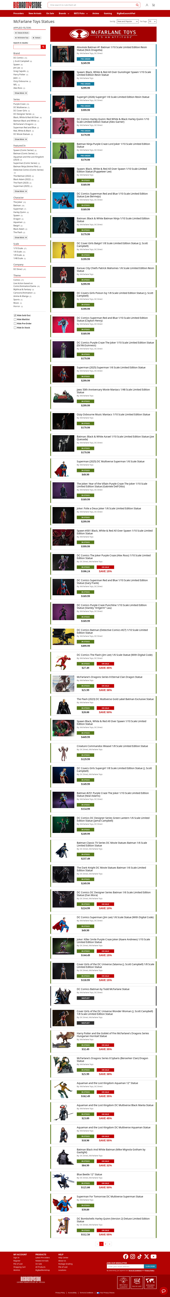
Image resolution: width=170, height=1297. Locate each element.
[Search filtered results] (43, 47)
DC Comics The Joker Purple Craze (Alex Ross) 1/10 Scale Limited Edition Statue (114, 557)
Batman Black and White (26, 120)
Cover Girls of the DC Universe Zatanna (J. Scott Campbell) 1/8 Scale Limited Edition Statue (115, 966)
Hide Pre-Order (24, 323)
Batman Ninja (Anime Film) (27, 166)
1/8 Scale (19, 255)
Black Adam (20, 229)
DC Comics (20, 57)
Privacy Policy (149, 1270)
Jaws (16, 77)
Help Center (63, 1257)
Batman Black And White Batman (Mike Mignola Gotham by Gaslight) (111, 1151)
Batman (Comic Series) (25, 153)
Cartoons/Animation (24, 292)
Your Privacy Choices (107, 1293)
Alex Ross (19, 88)
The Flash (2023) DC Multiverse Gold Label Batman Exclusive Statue (115, 699)
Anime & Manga (22, 296)
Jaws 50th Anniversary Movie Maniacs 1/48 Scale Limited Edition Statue (113, 391)
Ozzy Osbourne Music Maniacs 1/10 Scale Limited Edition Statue (113, 414)
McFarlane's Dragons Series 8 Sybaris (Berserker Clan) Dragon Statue (112, 1059)
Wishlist (16, 1270)
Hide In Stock (23, 327)
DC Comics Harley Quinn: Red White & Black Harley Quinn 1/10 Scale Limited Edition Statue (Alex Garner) (113, 120)
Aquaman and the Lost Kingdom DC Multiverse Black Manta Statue (115, 1105)
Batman (18, 205)
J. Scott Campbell (22, 61)
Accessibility (72, 1293)
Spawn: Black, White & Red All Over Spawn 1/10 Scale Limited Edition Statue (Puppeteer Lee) (112, 170)
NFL (16, 84)
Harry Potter (20, 74)
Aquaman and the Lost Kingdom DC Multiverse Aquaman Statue (113, 1127)
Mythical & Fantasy (23, 289)
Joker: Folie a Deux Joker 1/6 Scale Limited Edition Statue (109, 508)
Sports (17, 299)
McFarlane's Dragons (24, 124)
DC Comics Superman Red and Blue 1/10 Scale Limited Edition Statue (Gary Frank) (112, 582)
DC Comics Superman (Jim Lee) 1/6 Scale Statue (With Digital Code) (115, 917)
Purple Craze (21, 104)
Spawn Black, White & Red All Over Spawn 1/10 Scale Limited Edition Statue (111, 722)
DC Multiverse (21, 107)
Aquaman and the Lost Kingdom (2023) (28, 158)
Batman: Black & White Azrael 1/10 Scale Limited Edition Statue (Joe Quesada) (115, 438)
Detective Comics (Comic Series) (28, 171)
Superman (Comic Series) (26, 163)
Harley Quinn (21, 212)
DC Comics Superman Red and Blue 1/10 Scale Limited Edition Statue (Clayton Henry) (112, 319)
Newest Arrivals (42, 1261)
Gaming (108, 13)
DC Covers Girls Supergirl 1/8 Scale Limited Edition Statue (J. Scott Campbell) (114, 769)
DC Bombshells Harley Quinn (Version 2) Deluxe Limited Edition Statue (113, 1220)
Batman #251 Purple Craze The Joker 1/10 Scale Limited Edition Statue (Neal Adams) (113, 794)
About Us (62, 1261)
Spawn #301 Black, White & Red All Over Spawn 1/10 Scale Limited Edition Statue (115, 532)
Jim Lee (18, 67)
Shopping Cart (19, 1267)
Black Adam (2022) (23, 179)
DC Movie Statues (23, 134)
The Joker (19, 202)
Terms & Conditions (135, 1270)
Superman (19, 208)
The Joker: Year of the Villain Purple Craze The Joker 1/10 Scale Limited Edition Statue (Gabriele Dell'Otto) (112, 485)
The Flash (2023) (22, 182)
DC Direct (19, 269)
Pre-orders (18, 13)
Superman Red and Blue (26, 127)
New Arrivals (35, 13)
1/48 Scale (19, 258)
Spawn (18, 64)
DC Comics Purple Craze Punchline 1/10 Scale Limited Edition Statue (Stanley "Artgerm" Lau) (112, 606)
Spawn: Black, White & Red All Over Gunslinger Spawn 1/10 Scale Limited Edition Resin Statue (114, 73)
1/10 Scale (19, 248)
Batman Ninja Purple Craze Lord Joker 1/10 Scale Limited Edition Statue (113, 145)
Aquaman (19, 222)
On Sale (50, 13)
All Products (40, 1267)
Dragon (18, 218)
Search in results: (20, 43)
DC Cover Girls (21, 110)
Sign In (16, 1257)
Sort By (112, 21)
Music (17, 303)
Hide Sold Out (23, 315)
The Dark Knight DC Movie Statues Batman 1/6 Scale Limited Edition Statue (111, 869)
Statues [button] (36, 38)
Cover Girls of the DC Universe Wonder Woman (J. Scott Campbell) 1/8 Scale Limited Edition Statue (115, 1012)
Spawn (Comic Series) (24, 150)
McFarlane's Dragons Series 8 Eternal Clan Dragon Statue (109, 677)
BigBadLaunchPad (126, 13)
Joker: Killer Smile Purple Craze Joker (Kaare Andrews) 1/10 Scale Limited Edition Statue (113, 941)
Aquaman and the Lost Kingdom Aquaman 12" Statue (107, 1083)
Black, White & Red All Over (27, 117)
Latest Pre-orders (42, 1257)
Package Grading (65, 1264)
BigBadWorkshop (42, 1270)
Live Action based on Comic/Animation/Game (26, 285)
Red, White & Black (23, 130)
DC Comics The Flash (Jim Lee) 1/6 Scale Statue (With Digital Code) (114, 654)
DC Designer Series (23, 114)
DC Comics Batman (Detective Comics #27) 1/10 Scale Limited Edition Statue (112, 631)
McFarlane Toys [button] (21, 38)
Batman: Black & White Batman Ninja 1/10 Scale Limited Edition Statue (113, 220)
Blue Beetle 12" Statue (89, 1174)
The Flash (19, 232)
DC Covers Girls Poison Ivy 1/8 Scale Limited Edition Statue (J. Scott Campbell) (115, 294)
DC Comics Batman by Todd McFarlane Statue (103, 989)
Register (16, 1261)
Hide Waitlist (23, 319)
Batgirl (17, 225)
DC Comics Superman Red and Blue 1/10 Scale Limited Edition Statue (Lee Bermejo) (112, 195)
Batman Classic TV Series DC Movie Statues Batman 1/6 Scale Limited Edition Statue (112, 844)
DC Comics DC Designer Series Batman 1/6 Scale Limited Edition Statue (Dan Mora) (114, 894)
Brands (62, 13)
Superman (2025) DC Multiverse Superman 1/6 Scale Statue (110, 461)
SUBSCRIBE (150, 1266)
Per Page (143, 21)
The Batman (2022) (23, 176)
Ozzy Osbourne (22, 81)
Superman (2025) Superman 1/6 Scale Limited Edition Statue (111, 367)
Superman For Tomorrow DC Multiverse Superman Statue (110, 1196)
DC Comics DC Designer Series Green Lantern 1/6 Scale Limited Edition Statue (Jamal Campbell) (113, 819)
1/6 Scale (19, 251)
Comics (18, 280)
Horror (18, 306)
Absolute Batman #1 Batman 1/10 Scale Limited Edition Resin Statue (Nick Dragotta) (112, 48)
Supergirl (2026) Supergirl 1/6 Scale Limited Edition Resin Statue (113, 97)
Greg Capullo (20, 71)
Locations (62, 1270)
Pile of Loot (18, 1264)
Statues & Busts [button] (21, 33)
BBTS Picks (79, 13)
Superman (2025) (22, 186)
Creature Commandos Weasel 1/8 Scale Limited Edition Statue (112, 746)
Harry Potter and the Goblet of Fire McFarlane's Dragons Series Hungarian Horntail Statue (113, 1035)
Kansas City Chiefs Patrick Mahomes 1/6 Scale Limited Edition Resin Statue (115, 269)
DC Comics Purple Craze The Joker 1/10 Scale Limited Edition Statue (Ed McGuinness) (115, 344)
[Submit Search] (137, 5)
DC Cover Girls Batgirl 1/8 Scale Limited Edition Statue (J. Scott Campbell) (112, 245)
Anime (95, 13)
